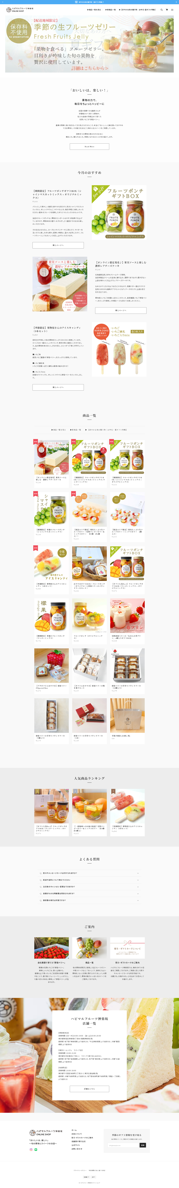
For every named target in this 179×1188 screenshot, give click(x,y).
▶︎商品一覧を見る (94, 10)
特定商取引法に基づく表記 (97, 1170)
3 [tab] (91, 68)
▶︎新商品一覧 (110, 10)
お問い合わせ (77, 1149)
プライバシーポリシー (80, 1170)
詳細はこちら (89, 1089)
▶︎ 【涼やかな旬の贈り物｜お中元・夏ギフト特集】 (137, 10)
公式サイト (76, 1145)
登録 (142, 1145)
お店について (77, 1134)
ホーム (74, 1130)
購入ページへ (58, 245)
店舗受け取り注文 (79, 1141)
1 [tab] (88, 68)
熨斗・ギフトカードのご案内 (82, 1138)
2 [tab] (89, 68)
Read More (89, 146)
